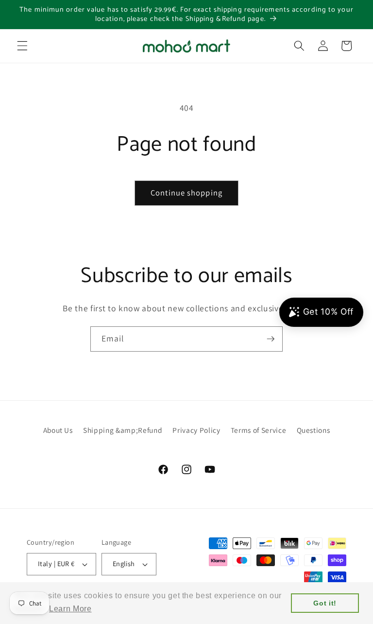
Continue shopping (186, 192)
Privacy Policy (196, 430)
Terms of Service (259, 430)
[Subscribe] (270, 339)
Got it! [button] (325, 603)
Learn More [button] (70, 609)
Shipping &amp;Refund (122, 430)
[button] (22, 45)
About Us (58, 430)
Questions (313, 430)
